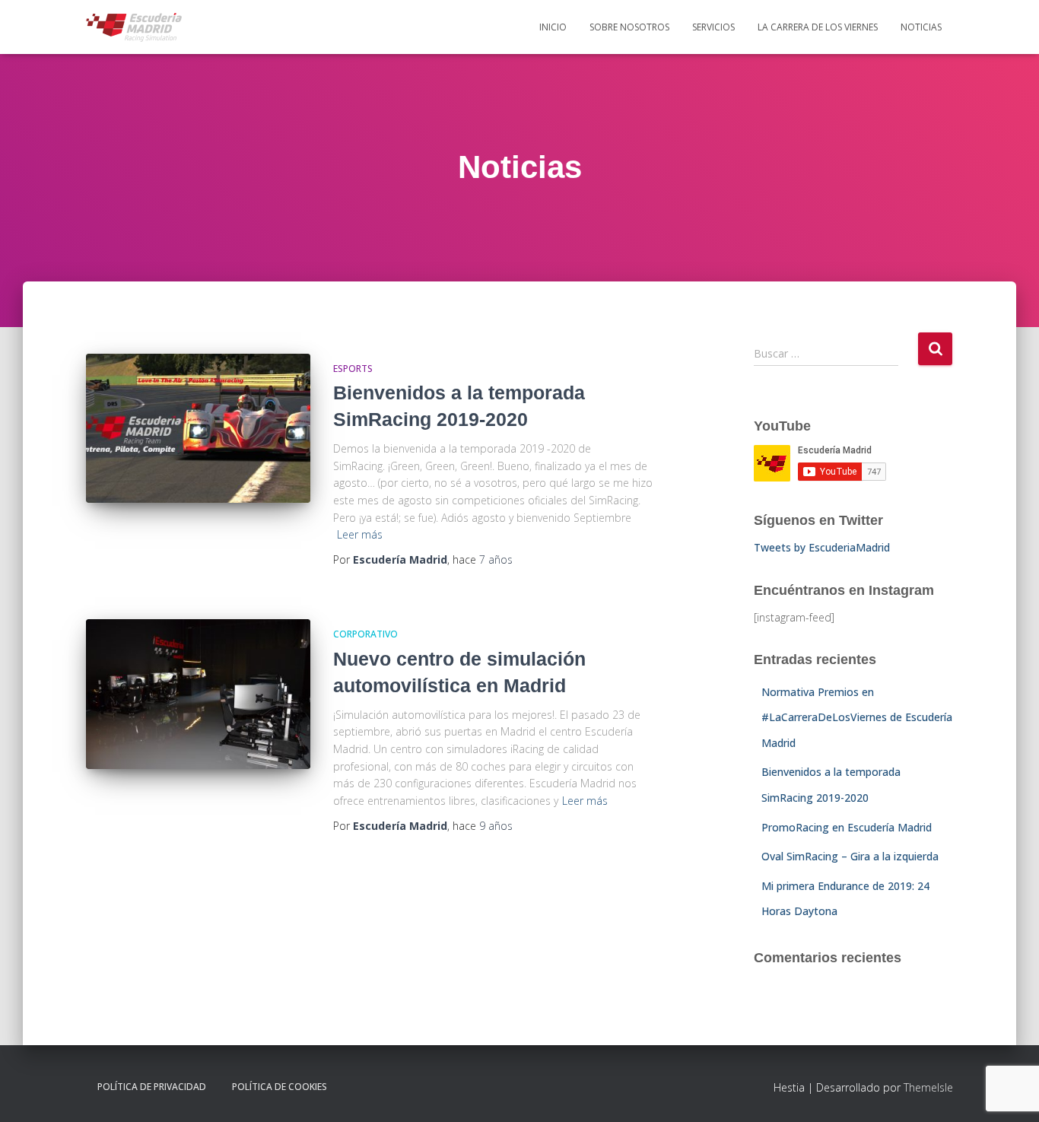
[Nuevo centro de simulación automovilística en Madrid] (198, 694)
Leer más (360, 534)
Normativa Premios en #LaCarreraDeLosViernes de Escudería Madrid (856, 717)
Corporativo (365, 634)
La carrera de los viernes (818, 27)
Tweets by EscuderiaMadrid (822, 547)
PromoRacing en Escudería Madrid (846, 827)
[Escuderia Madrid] (134, 27)
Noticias (921, 27)
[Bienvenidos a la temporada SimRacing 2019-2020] (198, 429)
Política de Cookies (279, 1086)
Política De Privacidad (151, 1086)
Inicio (553, 27)
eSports (353, 368)
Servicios (713, 27)
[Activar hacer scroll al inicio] (1009, 1092)
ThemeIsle (928, 1087)
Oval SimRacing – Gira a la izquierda (850, 856)
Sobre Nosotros (629, 27)
